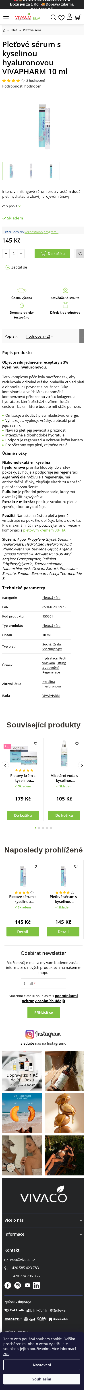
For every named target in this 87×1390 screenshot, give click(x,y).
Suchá (47, 644)
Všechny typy (52, 649)
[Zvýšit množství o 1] (20, 253)
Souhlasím (41, 1379)
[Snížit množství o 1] (6, 253)
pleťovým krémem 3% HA (44, 530)
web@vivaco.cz (22, 1259)
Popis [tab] (9, 336)
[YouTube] (27, 1285)
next (82, 765)
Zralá (57, 644)
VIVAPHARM (51, 695)
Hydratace (50, 658)
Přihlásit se (43, 1012)
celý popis (9, 206)
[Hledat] (53, 17)
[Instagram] (17, 1285)
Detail (22, 931)
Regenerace (51, 672)
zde (6, 1353)
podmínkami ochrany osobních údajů (50, 998)
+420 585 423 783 (24, 1267)
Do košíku (56, 253)
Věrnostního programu (41, 232)
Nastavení (42, 1364)
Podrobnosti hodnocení (22, 86)
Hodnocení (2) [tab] (38, 336)
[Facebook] (7, 1285)
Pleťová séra (51, 597)
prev (5, 765)
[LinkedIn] (36, 1285)
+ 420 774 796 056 (25, 1276)
